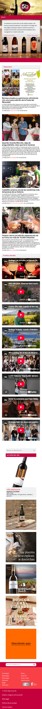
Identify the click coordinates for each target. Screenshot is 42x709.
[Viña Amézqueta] (21, 472)
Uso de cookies (7, 707)
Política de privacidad (9, 703)
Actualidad (13, 157)
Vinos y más (25, 678)
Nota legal (5, 699)
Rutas (23, 673)
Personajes (5, 678)
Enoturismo (13, 110)
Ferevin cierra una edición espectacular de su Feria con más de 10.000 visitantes (20, 236)
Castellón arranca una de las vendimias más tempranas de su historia (21, 190)
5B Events (5, 685)
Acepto (29, 35)
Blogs (4, 683)
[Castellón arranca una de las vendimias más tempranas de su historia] (21, 174)
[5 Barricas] (25, 6)
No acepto (35, 35)
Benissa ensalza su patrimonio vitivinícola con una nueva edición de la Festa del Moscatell (20, 100)
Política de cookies (9, 35)
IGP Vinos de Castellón (16, 203)
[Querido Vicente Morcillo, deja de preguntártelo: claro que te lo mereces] (21, 127)
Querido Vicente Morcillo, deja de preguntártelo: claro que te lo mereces (18, 143)
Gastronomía (25, 680)
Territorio (5, 680)
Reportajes (5, 676)
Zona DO (24, 676)
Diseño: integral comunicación (12, 695)
